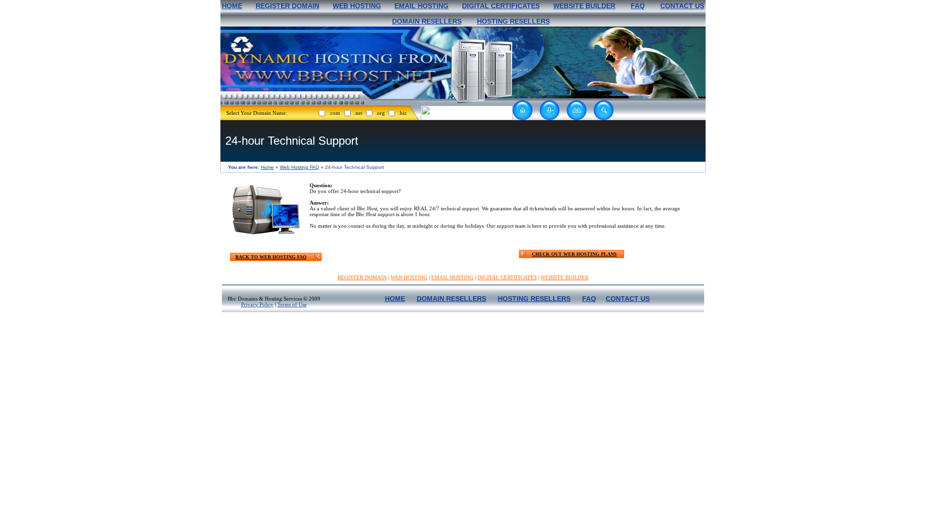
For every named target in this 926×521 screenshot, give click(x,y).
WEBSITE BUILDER (584, 6)
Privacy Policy (257, 304)
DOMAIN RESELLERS (427, 21)
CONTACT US (682, 6)
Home (267, 167)
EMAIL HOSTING (422, 6)
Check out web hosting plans (574, 254)
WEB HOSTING (357, 6)
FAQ (638, 6)
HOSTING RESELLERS (513, 21)
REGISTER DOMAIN (287, 6)
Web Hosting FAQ (299, 167)
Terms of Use (292, 304)
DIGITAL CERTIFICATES (501, 6)
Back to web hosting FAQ (271, 257)
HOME (232, 6)
